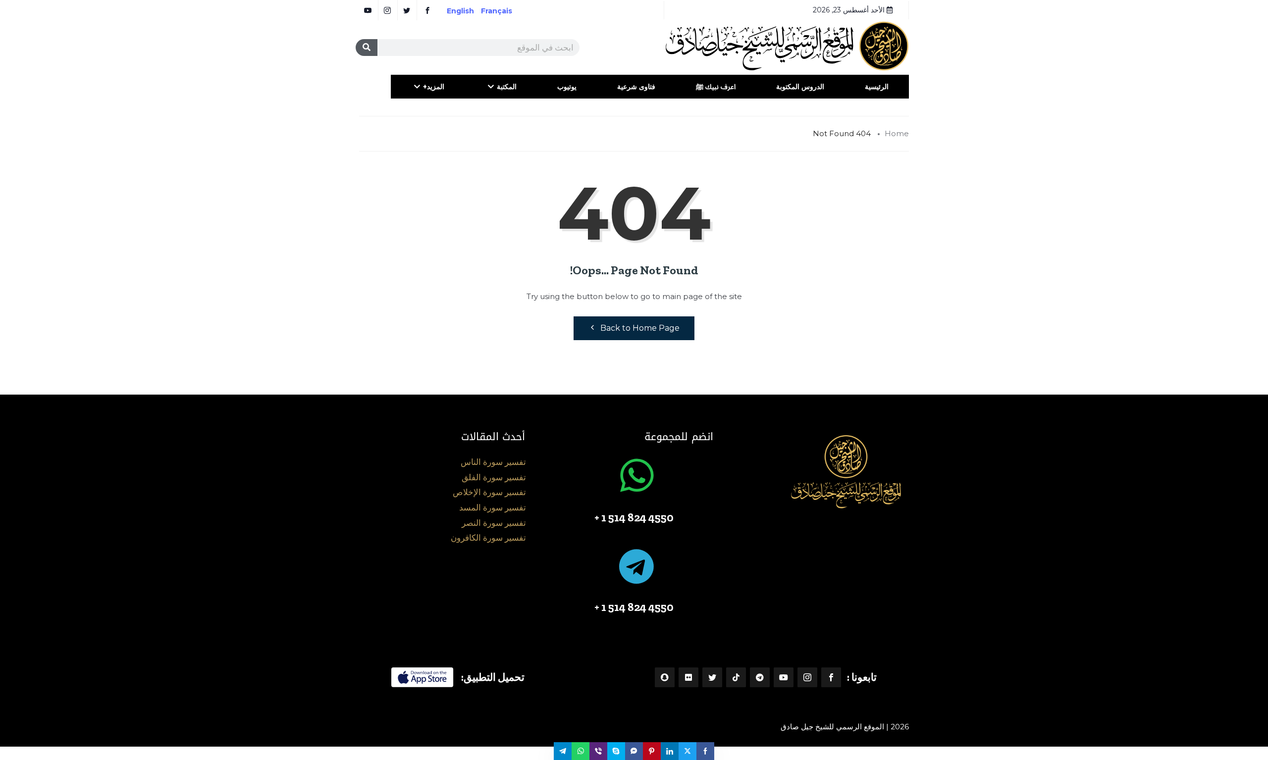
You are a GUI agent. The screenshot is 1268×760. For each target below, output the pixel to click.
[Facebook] (831, 677)
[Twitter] (712, 677)
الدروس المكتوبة (800, 86)
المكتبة (507, 86)
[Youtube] (783, 677)
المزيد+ (433, 86)
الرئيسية (877, 86)
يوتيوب (567, 86)
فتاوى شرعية (636, 86)
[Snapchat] (665, 677)
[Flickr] (688, 677)
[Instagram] (807, 677)
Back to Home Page (640, 328)
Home (897, 133)
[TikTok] (736, 677)
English (460, 10)
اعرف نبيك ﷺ (716, 86)
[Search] (366, 47)
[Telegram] (760, 677)
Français (503, 10)
